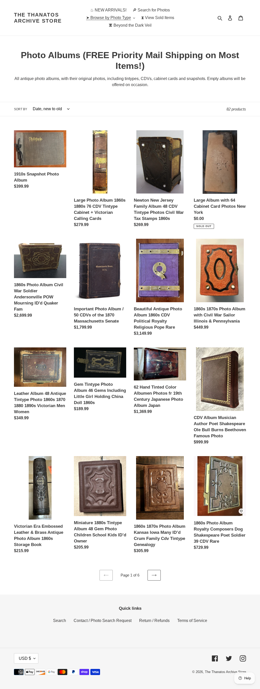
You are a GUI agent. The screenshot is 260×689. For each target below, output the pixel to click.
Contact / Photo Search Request (103, 620)
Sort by (20, 109)
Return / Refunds (154, 620)
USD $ (25, 658)
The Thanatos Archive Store (38, 18)
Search (59, 620)
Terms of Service (192, 620)
